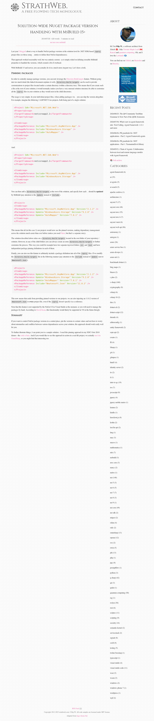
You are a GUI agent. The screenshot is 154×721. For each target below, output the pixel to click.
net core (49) (115, 507)
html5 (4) (113, 362)
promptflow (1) (116, 567)
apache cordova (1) (117, 192)
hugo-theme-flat (82, 716)
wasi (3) (113, 673)
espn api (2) (114, 332)
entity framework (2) (118, 327)
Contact (138, 7)
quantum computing (126, 52)
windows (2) (115, 683)
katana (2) (114, 407)
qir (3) (112, 582)
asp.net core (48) (116, 207)
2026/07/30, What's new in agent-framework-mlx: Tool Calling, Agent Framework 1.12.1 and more (127, 124)
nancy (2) (113, 467)
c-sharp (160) (115, 282)
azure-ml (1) (114, 257)
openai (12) (114, 537)
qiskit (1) (113, 587)
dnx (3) (113, 302)
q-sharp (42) (114, 577)
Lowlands (120, 55)
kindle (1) (113, 412)
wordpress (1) (115, 693)
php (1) (113, 557)
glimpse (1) (114, 357)
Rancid (113, 52)
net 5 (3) (113, 482)
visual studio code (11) (118, 668)
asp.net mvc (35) (116, 212)
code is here (25, 335)
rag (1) (112, 597)
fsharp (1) (113, 347)
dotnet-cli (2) (115, 307)
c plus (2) (113, 277)
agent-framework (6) (118, 172)
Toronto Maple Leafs (131, 49)
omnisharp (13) (116, 532)
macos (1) (114, 442)
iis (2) (112, 372)
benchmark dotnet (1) (118, 262)
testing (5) (114, 648)
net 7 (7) (113, 492)
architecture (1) (116, 197)
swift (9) (113, 643)
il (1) (112, 377)
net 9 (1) (113, 502)
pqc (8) (113, 562)
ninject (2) (114, 517)
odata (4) (113, 522)
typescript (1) (115, 658)
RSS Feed (75, 708)
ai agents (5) (114, 182)
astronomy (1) (115, 232)
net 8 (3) (113, 497)
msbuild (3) (114, 457)
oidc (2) (113, 527)
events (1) (113, 337)
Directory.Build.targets (75, 79)
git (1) (112, 352)
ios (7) (112, 387)
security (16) (115, 623)
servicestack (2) (116, 633)
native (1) (113, 472)
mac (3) (113, 437)
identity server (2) (116, 367)
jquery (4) (114, 397)
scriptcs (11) (114, 612)
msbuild (62, 42)
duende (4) (114, 317)
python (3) (114, 572)
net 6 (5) (113, 487)
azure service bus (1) (118, 247)
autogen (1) (114, 237)
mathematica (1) (116, 447)
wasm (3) (113, 678)
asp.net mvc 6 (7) (116, 217)
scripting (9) (114, 617)
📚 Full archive (116, 160)
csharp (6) (114, 292)
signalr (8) (114, 637)
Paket (63, 233)
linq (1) (113, 432)
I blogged (22, 51)
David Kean (41, 310)
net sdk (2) (114, 512)
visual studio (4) (116, 663)
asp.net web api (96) (117, 227)
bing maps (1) (115, 267)
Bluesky (115, 63)
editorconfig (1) (116, 322)
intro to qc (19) (115, 382)
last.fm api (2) (115, 427)
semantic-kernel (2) (117, 627)
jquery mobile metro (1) (119, 402)
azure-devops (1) (116, 252)
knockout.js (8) (116, 417)
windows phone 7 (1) (118, 688)
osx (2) (112, 542)
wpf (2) (113, 698)
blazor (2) (113, 272)
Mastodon (138, 60)
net (51, 42)
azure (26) (114, 242)
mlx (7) (113, 452)
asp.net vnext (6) (116, 222)
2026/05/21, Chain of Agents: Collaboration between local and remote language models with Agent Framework (127, 152)
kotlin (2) (113, 422)
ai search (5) (114, 187)
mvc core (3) (115, 462)
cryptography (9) (116, 287)
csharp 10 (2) (115, 297)
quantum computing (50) (119, 592)
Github (128, 60)
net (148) (113, 477)
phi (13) (113, 552)
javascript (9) (115, 392)
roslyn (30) (114, 602)
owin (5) (113, 547)
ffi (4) (112, 342)
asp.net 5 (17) (115, 202)
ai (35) (112, 177)
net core (56, 42)
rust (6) (113, 607)
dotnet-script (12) (116, 312)
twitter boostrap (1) (117, 653)
